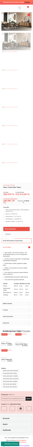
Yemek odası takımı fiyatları (10, 373)
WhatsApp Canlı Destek (11, 444)
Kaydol (28, 398)
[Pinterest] (20, 408)
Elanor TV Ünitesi (6, 343)
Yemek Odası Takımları (9, 185)
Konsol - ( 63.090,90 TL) (11, 214)
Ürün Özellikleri (7, 247)
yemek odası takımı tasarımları (11, 378)
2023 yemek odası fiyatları (9, 384)
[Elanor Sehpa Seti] (7, 352)
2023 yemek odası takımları (10, 386)
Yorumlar (5, 310)
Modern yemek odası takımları (10, 370)
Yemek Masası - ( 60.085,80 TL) (13, 219)
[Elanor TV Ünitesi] (7, 336)
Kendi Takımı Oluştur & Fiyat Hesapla (13, 240)
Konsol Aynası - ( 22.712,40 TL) (13, 216)
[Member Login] (25, 8)
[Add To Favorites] (28, 15)
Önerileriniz (6, 323)
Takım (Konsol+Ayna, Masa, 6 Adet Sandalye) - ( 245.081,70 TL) (18, 210)
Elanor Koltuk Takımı (21, 344)
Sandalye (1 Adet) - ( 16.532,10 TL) (14, 221)
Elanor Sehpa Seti (6, 359)
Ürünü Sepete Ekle (10, 229)
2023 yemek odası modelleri (10, 381)
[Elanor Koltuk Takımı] (21, 337)
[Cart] (30, 8)
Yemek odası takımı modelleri (10, 376)
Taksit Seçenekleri (8, 316)
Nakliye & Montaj (7, 303)
